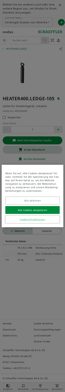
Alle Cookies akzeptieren (32, 210)
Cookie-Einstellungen (32, 219)
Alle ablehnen (32, 200)
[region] (33, 196)
